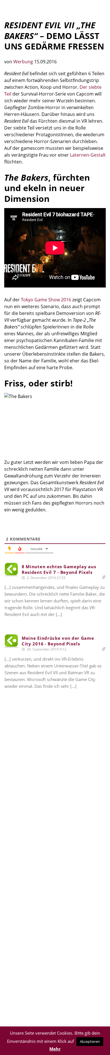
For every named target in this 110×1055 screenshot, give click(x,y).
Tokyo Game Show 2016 (46, 300)
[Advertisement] (55, 783)
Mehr (55, 1049)
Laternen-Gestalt (88, 155)
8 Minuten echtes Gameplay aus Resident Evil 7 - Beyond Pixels (59, 569)
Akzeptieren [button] (90, 1041)
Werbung (23, 62)
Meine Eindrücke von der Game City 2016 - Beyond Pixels (58, 641)
